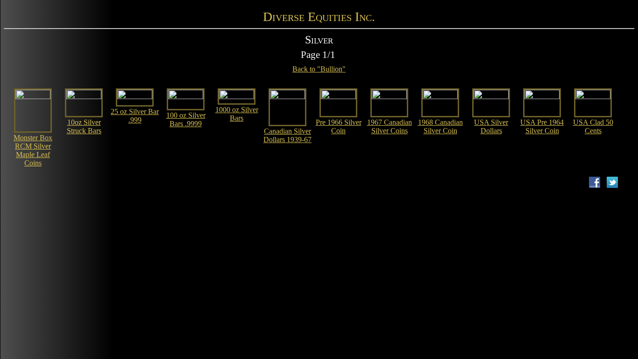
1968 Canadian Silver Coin (440, 126)
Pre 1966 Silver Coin (339, 126)
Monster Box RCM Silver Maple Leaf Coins (33, 150)
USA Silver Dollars (491, 126)
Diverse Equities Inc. (319, 16)
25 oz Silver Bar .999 (135, 116)
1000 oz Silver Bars (236, 114)
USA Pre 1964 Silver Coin (542, 126)
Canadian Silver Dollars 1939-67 (287, 135)
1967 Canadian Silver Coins (389, 126)
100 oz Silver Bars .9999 (186, 119)
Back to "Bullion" (319, 69)
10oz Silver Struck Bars (84, 126)
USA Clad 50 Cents (593, 126)
